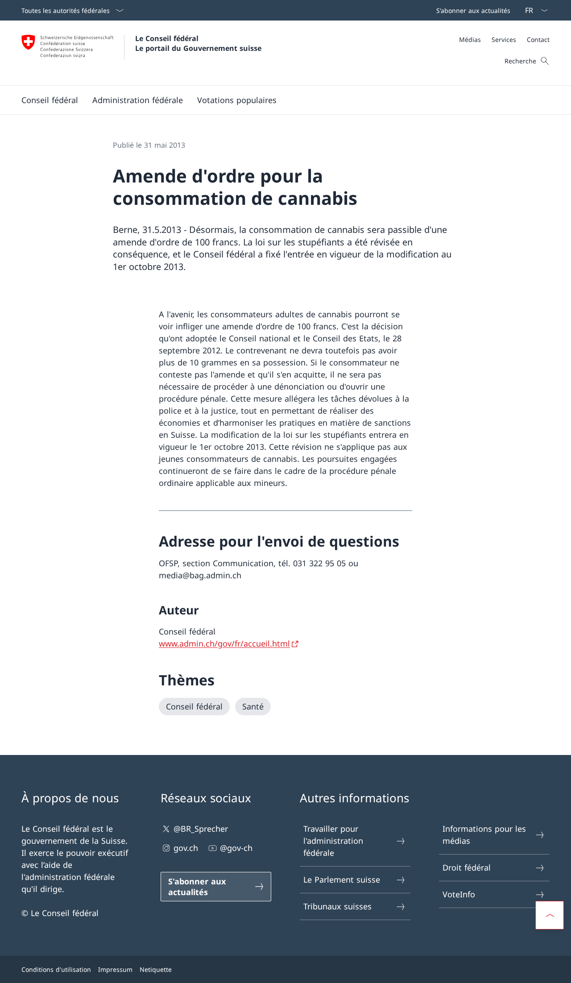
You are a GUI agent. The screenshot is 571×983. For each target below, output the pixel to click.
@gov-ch (236, 847)
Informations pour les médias (484, 834)
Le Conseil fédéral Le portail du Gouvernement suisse (198, 43)
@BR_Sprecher (201, 828)
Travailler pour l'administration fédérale (333, 840)
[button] (49, 100)
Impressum (115, 969)
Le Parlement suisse (341, 879)
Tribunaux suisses (337, 906)
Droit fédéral (467, 867)
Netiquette (156, 969)
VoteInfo (459, 894)
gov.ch (186, 847)
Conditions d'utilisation (56, 969)
